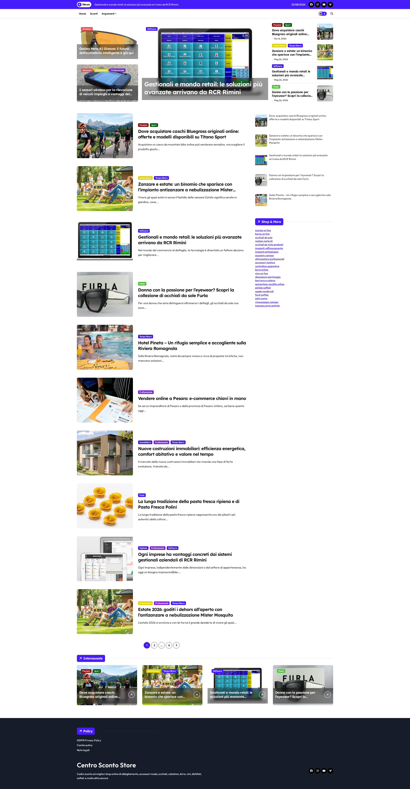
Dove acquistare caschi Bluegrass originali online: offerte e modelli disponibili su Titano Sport (292, 35)
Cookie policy (85, 745)
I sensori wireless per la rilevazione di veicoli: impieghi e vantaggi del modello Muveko (105, 94)
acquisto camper (264, 255)
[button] (265, 62)
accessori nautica (265, 262)
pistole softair (263, 287)
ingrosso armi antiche (267, 305)
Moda (150, 29)
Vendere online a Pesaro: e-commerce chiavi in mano (192, 398)
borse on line (262, 233)
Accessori (86, 29)
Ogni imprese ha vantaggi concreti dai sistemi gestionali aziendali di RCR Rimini (185, 557)
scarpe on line (263, 230)
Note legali (83, 750)
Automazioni (101, 70)
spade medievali (264, 291)
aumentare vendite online (269, 284)
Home (82, 13)
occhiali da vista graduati (269, 244)
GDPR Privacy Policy (89, 740)
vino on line (261, 273)
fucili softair (262, 294)
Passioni (277, 25)
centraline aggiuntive (267, 266)
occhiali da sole (263, 237)
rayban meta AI (264, 241)
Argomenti (108, 13)
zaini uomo (261, 298)
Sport (288, 25)
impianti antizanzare (267, 251)
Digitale (143, 548)
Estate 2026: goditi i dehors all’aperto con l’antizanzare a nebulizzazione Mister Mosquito (185, 612)
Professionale (117, 70)
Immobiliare (145, 442)
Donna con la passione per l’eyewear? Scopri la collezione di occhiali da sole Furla (198, 92)
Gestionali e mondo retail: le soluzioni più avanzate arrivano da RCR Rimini (291, 75)
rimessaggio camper (267, 302)
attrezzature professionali (269, 259)
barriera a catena (265, 280)
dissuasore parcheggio (268, 276)
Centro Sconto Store (106, 765)
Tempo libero (295, 45)
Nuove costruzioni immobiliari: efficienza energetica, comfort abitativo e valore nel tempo (192, 451)
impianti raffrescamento (269, 248)
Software (277, 66)
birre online (261, 269)
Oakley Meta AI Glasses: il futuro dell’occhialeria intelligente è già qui (106, 51)
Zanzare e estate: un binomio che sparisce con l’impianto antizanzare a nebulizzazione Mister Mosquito (292, 56)
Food (141, 495)
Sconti (94, 13)
